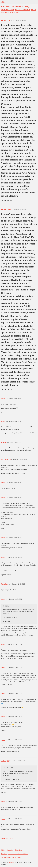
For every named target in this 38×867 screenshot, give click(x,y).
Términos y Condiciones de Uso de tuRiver (14, 854)
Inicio (3, 850)
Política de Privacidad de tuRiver (11, 857)
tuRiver (3, 2)
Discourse (12, 862)
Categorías (10, 850)
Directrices (18, 850)
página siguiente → (7, 838)
